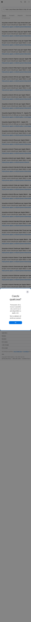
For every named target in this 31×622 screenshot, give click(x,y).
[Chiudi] (27, 292)
